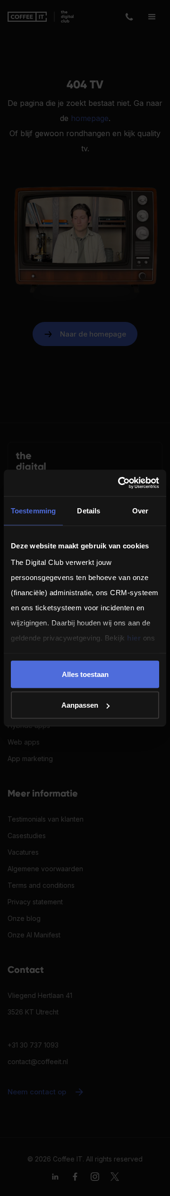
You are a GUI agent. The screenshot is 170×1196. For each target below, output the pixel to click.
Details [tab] (88, 510)
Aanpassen (79, 705)
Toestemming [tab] (33, 510)
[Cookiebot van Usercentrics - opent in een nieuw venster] (120, 483)
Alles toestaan (85, 674)
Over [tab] (140, 510)
